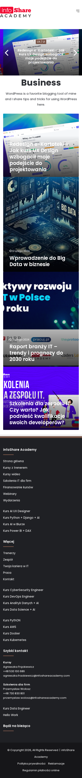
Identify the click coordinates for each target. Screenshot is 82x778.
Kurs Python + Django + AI (21, 518)
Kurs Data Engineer (16, 709)
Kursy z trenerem (15, 468)
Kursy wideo (11, 474)
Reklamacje (56, 764)
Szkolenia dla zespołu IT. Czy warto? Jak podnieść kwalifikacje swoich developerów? (40, 413)
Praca (7, 573)
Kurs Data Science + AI (19, 610)
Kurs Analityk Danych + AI (21, 603)
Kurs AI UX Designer (16, 511)
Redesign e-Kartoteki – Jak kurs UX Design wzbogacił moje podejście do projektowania (41, 56)
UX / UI (41, 41)
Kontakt (8, 579)
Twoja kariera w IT (16, 566)
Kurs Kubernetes (14, 640)
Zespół (8, 560)
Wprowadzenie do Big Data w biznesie (37, 261)
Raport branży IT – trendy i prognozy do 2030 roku (36, 353)
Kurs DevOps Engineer (18, 597)
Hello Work (10, 715)
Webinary (10, 494)
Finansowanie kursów (18, 487)
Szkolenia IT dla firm (17, 481)
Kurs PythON (11, 620)
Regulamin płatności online (41, 770)
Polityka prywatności (31, 764)
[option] (41, 52)
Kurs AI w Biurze (14, 524)
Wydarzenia (11, 500)
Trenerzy (9, 553)
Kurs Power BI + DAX (17, 531)
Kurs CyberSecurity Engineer (23, 590)
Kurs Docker (11, 633)
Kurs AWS (9, 627)
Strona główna (13, 461)
